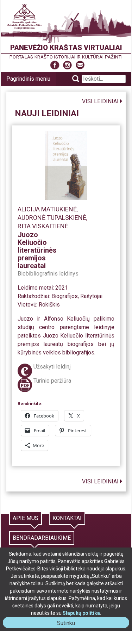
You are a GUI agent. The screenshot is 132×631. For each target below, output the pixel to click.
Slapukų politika (81, 613)
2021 (61, 287)
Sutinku (69, 623)
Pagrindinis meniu (28, 78)
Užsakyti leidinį (52, 366)
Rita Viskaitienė (43, 226)
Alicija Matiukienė (47, 209)
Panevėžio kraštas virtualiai (66, 47)
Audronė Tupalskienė (52, 217)
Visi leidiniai (100, 101)
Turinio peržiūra (52, 380)
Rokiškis (49, 304)
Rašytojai (91, 296)
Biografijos (64, 296)
